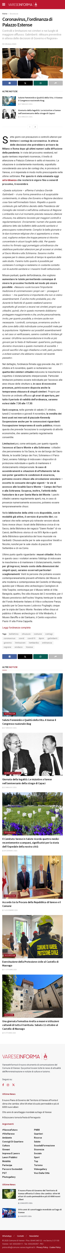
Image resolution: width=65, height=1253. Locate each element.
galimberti (52, 638)
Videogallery (40, 1169)
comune (38, 634)
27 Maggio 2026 (26, 104)
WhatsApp (7, 1236)
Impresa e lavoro (11, 1153)
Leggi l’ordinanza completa (16, 627)
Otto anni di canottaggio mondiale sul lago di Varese (27, 1112)
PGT (4, 1173)
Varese (29, 647)
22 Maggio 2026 (26, 117)
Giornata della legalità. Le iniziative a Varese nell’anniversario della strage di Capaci (39, 112)
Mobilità (6, 1161)
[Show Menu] (3, 4)
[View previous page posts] (30, 127)
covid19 (31, 638)
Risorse (38, 1138)
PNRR (37, 1130)
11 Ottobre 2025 (10, 969)
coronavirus (9, 638)
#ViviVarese (8, 1134)
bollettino (13, 634)
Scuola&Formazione (44, 1145)
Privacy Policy (42, 1247)
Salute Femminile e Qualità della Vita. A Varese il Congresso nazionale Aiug (40, 99)
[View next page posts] (35, 127)
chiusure (26, 634)
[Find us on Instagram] (8, 1085)
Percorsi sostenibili (12, 1169)
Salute (37, 1141)
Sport (37, 1157)
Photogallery (8, 1177)
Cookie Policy (55, 1247)
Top (36, 1161)
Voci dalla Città (41, 1173)
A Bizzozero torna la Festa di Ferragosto (21, 1117)
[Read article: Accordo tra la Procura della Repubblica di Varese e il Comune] (32, 877)
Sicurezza (14, 14)
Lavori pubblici (9, 1157)
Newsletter (34, 1236)
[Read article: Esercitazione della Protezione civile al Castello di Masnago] (32, 936)
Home (4, 14)
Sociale (38, 1153)
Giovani (6, 1149)
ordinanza (47, 643)
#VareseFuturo (12, 773)
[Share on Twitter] (25, 83)
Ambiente (7, 1138)
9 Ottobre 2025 (10, 1033)
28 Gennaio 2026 (10, 851)
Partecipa (7, 1165)
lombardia (34, 643)
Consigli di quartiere (12, 1141)
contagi (49, 634)
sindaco (19, 647)
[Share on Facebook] (9, 83)
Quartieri (38, 1134)
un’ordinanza (9, 180)
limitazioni (20, 643)
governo (8, 643)
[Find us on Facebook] (3, 1085)
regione (7, 647)
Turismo (38, 1165)
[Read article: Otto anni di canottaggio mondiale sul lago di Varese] (9, 1213)
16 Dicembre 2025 (11, 910)
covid (21, 638)
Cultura (9, 1015)
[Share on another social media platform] (56, 83)
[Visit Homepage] (22, 4)
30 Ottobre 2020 (9, 44)
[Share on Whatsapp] (41, 83)
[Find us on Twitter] (13, 1085)
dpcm (41, 638)
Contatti (20, 1236)
